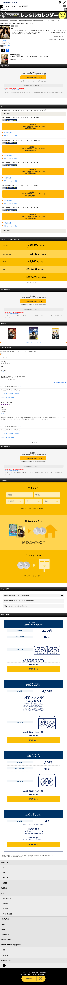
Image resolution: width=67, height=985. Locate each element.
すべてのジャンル (13, 20)
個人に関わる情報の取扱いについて (47, 855)
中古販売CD (18, 6)
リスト (60, 3)
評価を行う (5, 40)
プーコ (2, 413)
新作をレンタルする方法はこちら (12, 89)
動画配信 (25, 6)
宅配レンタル (7, 898)
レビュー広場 (5, 935)
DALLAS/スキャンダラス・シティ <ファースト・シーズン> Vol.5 (29, 56)
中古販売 (5, 909)
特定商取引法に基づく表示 (7, 856)
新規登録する (33, 669)
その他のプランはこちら (26, 81)
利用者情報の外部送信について (19, 856)
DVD (2, 6)
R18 (64, 6)
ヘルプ (3, 924)
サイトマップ (29, 856)
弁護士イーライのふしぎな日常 (33, 342)
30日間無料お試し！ (33, 77)
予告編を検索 (7, 45)
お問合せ (4, 929)
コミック (11, 6)
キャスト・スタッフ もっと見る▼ (57, 39)
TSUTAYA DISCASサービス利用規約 (18, 855)
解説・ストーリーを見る (10, 136)
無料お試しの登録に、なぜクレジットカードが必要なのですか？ (19, 600)
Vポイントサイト (6, 940)
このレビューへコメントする (7, 397)
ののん (2, 371)
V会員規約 (8, 855)
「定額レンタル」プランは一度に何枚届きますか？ (16, 606)
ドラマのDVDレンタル (38, 20)
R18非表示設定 (7, 914)
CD (6, 6)
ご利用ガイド (5, 919)
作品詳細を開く (7, 133)
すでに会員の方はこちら (40, 81)
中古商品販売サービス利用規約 (33, 855)
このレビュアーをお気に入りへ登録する (9, 393)
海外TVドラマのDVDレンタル (25, 20)
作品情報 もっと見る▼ (59, 36)
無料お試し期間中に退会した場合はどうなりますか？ (16, 595)
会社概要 (3, 855)
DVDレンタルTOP (4, 20)
